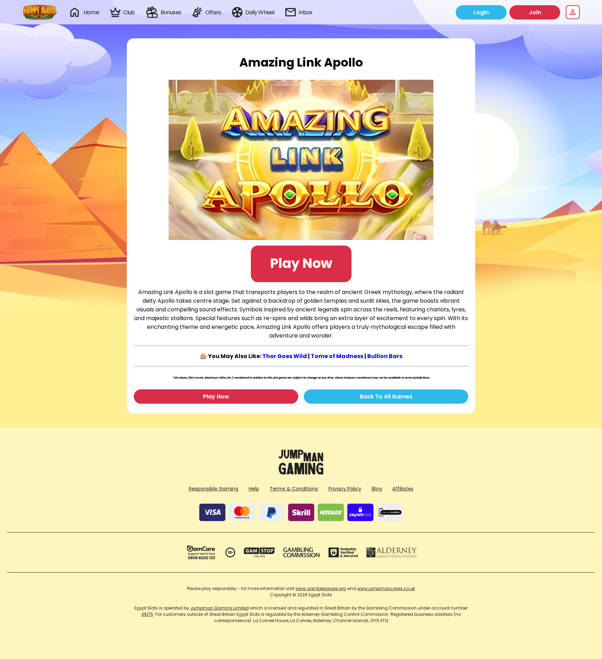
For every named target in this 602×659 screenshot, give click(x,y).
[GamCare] (201, 552)
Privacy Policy (345, 488)
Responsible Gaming (213, 488)
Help (254, 488)
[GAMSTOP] (259, 552)
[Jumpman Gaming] (301, 472)
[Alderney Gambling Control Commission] (391, 552)
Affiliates (403, 488)
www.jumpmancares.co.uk (386, 588)
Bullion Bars (384, 356)
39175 (147, 614)
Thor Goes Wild (284, 356)
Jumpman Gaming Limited (219, 608)
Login (481, 12)
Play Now (216, 397)
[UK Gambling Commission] (301, 552)
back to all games (386, 397)
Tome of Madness (337, 356)
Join (535, 12)
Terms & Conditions (294, 488)
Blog (377, 488)
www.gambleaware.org (320, 588)
